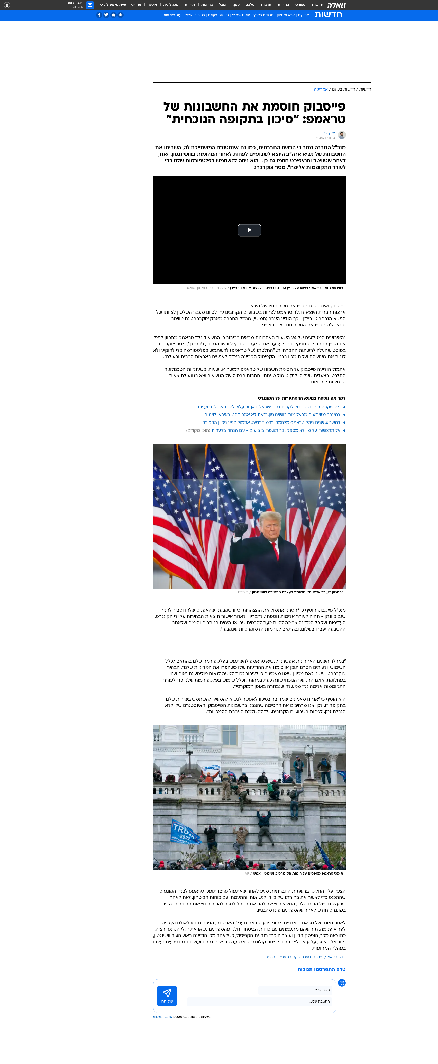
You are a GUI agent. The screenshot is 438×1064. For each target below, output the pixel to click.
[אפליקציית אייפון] (113, 15)
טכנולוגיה (170, 5)
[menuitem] (314, 5)
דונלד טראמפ (335, 957)
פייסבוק (318, 957)
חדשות (317, 5)
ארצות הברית (275, 957)
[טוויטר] (106, 15)
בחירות (283, 5)
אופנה (152, 5)
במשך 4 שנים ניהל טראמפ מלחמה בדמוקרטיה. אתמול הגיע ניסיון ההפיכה (271, 423)
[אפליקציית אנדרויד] (120, 15)
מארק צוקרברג (299, 957)
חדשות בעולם (218, 15)
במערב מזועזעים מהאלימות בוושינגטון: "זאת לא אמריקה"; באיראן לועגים (272, 415)
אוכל (223, 5)
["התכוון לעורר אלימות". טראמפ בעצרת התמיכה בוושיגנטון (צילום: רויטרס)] (249, 520)
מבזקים (303, 15)
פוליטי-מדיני (241, 15)
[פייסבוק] (99, 15)
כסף (236, 5)
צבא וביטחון (286, 15)
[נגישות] (7, 5)
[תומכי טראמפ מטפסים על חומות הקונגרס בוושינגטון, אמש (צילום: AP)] (249, 801)
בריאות (207, 5)
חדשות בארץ (263, 15)
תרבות (266, 5)
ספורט (300, 5)
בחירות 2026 (195, 15)
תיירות (190, 5)
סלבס (250, 5)
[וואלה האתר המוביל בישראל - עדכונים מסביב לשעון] (336, 5)
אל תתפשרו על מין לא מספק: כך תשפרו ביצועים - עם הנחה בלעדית (276, 431)
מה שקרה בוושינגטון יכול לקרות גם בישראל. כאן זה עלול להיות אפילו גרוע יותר (267, 407)
